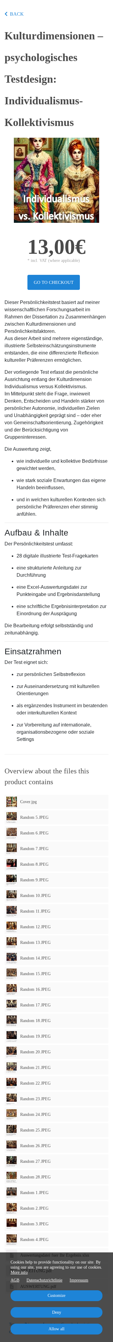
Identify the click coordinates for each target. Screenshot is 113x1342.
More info (19, 1272)
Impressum (79, 1280)
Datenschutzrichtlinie (44, 1280)
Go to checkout (54, 282)
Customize (56, 1295)
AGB (15, 1280)
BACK (17, 14)
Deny (56, 1312)
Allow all (56, 1329)
